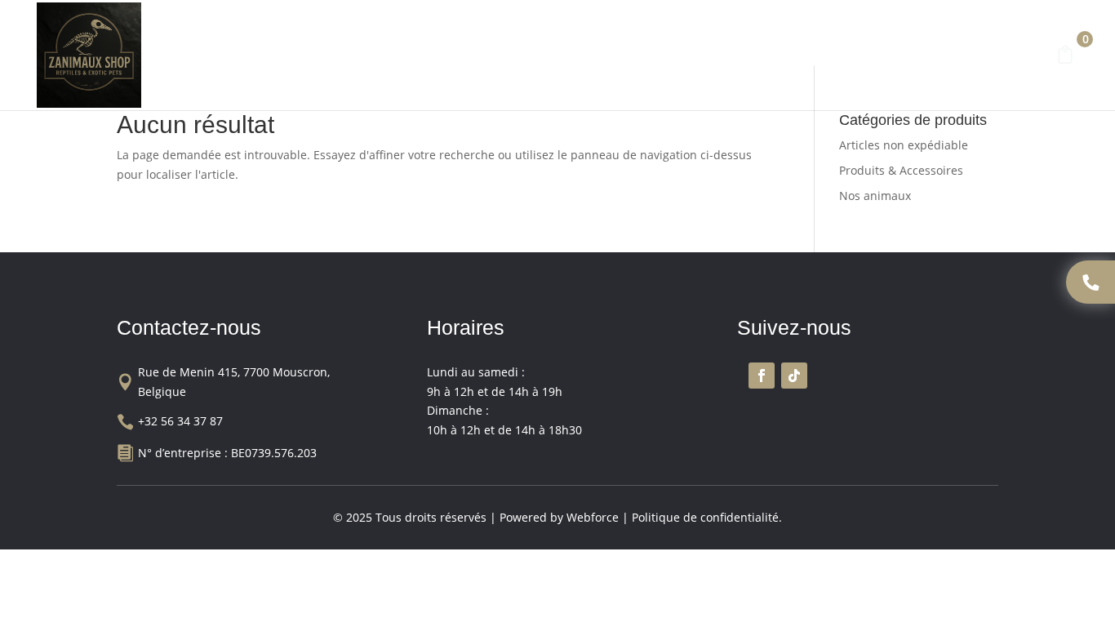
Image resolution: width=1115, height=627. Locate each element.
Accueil (307, 58)
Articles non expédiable (903, 145)
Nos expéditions (814, 58)
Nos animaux (511, 58)
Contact (907, 58)
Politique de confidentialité (705, 517)
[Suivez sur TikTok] (794, 375)
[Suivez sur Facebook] (762, 375)
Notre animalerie (399, 58)
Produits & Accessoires (658, 58)
